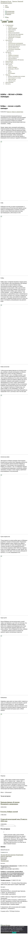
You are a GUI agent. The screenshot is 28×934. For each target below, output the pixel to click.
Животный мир (12, 79)
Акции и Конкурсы (12, 67)
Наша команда (12, 29)
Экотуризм (8, 52)
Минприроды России (6, 1)
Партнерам (3, 859)
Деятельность (9, 40)
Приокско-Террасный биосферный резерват (12, 2)
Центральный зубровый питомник (17, 44)
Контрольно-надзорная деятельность (13, 49)
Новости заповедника (17, 112)
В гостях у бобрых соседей (9, 812)
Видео (10, 72)
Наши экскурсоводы (13, 57)
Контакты (8, 84)
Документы (11, 31)
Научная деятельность (14, 46)
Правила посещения (13, 55)
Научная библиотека (13, 47)
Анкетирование (9, 82)
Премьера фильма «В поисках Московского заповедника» (10, 803)
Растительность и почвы (14, 78)
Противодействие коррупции (15, 34)
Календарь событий (13, 69)
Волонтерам (4, 858)
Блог (6, 5)
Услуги (9, 53)
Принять (14, 932)
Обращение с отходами (14, 37)
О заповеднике (9, 25)
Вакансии (10, 38)
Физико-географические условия (16, 76)
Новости (10, 66)
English (7, 7)
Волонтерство (9, 61)
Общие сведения (12, 28)
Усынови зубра (9, 63)
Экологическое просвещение (15, 43)
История (10, 26)
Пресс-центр (9, 64)
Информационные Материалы (16, 60)
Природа (8, 75)
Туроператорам (5, 861)
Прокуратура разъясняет (14, 35)
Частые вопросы (12, 58)
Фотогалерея (11, 73)
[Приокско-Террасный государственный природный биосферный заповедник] (4, 21)
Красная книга (11, 81)
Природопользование (13, 32)
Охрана (10, 41)
